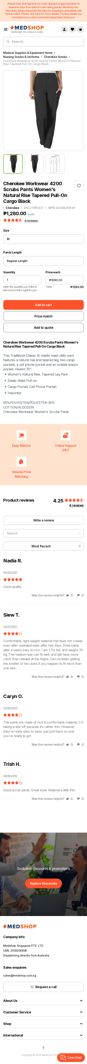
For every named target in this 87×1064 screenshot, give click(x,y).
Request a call (45, 987)
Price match (43, 316)
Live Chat (75, 1057)
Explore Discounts (43, 883)
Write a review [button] (43, 520)
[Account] (64, 29)
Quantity (9, 272)
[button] (13, 220)
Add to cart (43, 305)
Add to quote (43, 328)
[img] (12, 580)
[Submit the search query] (8, 43)
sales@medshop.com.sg (19, 975)
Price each (53, 272)
